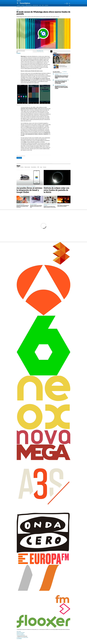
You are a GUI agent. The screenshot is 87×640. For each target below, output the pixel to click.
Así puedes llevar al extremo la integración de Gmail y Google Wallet (61, 77)
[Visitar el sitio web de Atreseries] (43, 512)
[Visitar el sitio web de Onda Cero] (43, 552)
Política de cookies (20, 633)
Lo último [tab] (64, 71)
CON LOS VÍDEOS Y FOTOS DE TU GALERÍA (50, 205)
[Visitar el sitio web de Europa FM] (43, 564)
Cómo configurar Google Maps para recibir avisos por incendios (63, 206)
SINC (40, 5)
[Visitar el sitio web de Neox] (43, 429)
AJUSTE (58, 204)
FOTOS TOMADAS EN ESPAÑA (49, 186)
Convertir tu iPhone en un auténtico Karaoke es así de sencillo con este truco (36, 206)
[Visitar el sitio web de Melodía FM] (43, 602)
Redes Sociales (29, 5)
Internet (46, 5)
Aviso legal (19, 631)
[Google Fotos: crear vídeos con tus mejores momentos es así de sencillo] (50, 199)
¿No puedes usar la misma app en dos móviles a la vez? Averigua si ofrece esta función (23, 206)
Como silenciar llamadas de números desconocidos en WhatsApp (61, 82)
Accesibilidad (19, 638)
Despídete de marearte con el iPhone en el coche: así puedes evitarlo (61, 87)
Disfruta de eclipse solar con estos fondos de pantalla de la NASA (56, 190)
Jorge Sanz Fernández (21, 50)
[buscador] (69, 4)
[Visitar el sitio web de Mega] (43, 459)
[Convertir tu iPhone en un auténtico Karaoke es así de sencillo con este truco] (36, 199)
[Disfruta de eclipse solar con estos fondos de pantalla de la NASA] (57, 177)
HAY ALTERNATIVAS (20, 204)
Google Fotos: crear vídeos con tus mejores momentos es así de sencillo (50, 207)
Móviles (23, 5)
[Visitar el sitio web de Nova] (43, 443)
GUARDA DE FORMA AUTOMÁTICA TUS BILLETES (61, 74)
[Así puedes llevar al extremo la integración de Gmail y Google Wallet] (30, 177)
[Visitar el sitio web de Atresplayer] (43, 614)
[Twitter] (17, 52)
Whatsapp (19, 157)
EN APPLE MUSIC (33, 204)
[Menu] (69, 5)
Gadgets (18, 5)
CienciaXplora (35, 5)
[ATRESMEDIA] (43, 264)
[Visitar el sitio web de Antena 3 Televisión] (43, 315)
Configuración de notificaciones (22, 637)
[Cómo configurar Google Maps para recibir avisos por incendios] (63, 199)
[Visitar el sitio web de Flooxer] (43, 627)
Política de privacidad (20, 632)
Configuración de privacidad (22, 636)
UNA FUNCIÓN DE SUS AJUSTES (60, 85)
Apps (43, 5)
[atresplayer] (66, 3)
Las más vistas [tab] (56, 71)
